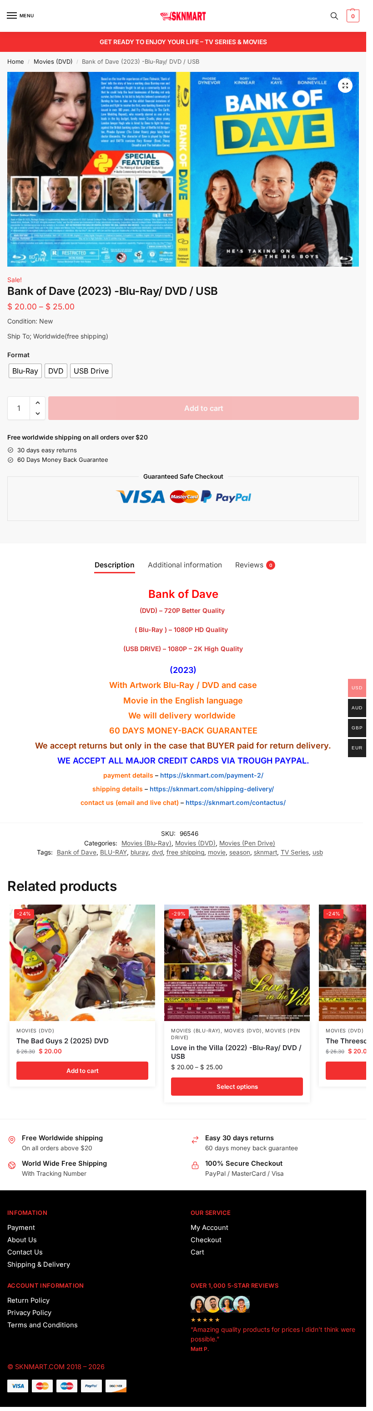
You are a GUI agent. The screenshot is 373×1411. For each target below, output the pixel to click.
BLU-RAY (113, 852)
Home (15, 61)
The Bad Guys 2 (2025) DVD (62, 1041)
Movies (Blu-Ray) (146, 843)
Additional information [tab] (185, 565)
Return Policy (28, 1300)
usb (318, 852)
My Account (209, 1228)
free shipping (185, 852)
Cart (197, 1252)
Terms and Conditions (42, 1325)
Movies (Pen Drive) (247, 843)
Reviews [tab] (253, 565)
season (239, 852)
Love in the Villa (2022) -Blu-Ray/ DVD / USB (236, 1052)
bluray (139, 852)
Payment (21, 1228)
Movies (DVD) (53, 61)
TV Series (295, 852)
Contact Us (25, 1252)
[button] (351, 16)
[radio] (25, 371)
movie (217, 852)
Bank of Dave (76, 852)
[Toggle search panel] (334, 16)
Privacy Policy (29, 1313)
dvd (157, 852)
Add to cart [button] (82, 1070)
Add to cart (203, 408)
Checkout (206, 1240)
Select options (237, 1086)
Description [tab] (115, 565)
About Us (22, 1240)
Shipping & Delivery (38, 1264)
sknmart (265, 852)
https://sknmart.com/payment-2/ (211, 775)
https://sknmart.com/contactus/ (236, 802)
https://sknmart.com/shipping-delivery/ (211, 789)
